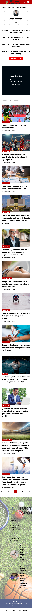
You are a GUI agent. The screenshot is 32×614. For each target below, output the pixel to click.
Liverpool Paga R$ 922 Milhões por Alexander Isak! (15, 126)
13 (11, 491)
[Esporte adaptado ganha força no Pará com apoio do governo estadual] (16, 301)
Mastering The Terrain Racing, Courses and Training (16, 52)
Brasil (5, 373)
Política (6, 310)
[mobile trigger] (3, 2)
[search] (24, 2)
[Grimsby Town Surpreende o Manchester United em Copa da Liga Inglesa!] (16, 142)
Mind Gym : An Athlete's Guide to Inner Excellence (16, 45)
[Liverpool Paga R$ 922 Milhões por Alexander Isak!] (16, 113)
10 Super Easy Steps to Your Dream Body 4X (16, 38)
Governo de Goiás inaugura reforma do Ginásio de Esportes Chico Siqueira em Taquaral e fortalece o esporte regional (15, 481)
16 (22, 491)
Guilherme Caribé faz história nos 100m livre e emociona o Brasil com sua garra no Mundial (16, 379)
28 (29, 491)
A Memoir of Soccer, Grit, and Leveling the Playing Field (16, 31)
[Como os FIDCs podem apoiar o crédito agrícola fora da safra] (16, 174)
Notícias (6, 122)
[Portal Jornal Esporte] (12, 2)
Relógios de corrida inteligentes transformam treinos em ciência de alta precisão (15, 284)
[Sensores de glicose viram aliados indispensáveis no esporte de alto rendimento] (16, 333)
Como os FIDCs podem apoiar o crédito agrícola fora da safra (14, 187)
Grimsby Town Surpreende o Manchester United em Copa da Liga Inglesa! (15, 157)
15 (18, 491)
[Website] (16, 22)
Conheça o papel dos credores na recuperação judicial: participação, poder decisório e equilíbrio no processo (16, 219)
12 (8, 491)
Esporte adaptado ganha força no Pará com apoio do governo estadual (16, 316)
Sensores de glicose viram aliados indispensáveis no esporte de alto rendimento (16, 347)
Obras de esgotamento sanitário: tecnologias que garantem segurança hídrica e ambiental (15, 252)
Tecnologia (6, 278)
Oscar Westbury (7, 130)
